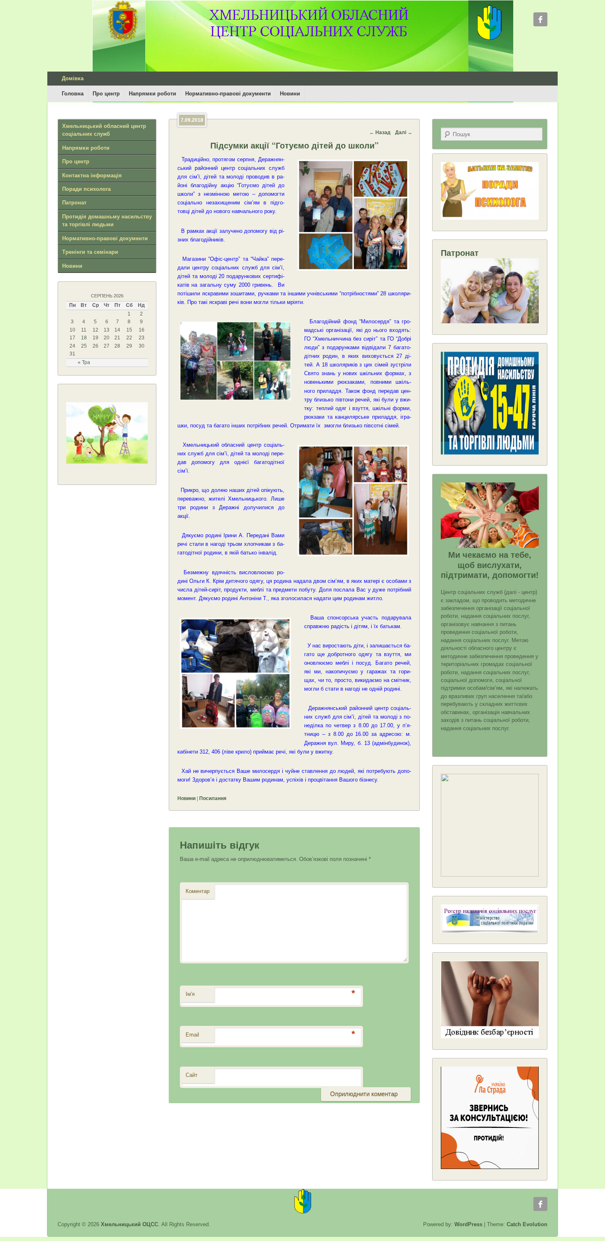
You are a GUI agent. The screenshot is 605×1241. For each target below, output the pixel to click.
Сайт (192, 1075)
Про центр (106, 93)
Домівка (73, 78)
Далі (403, 132)
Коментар (197, 891)
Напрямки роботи (152, 93)
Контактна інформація (92, 175)
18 (84, 338)
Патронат (74, 202)
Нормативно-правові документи (228, 93)
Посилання (212, 798)
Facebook (540, 19)
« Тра (84, 362)
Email (192, 1035)
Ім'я (190, 994)
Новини (290, 93)
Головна (73, 93)
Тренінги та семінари (90, 252)
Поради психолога (86, 189)
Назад (380, 132)
